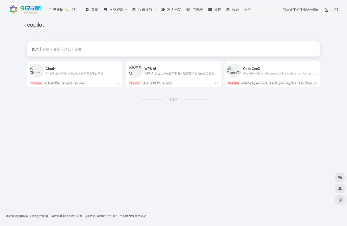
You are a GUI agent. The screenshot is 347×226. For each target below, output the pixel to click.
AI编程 (235, 83)
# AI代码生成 (306, 83)
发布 (45, 49)
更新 (56, 49)
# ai (146, 83)
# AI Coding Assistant (254, 83)
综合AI (38, 83)
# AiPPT (155, 83)
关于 (247, 9)
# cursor (80, 83)
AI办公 (136, 83)
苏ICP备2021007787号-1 (101, 216)
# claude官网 (52, 83)
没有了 (173, 99)
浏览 (67, 49)
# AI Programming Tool (283, 83)
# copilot (67, 83)
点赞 (78, 49)
